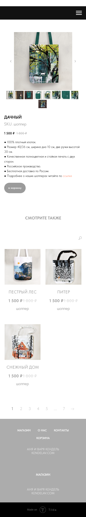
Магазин (24, 430)
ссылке (67, 176)
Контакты (61, 430)
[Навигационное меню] (79, 13)
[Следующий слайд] (75, 61)
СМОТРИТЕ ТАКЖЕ (43, 217)
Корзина (43, 438)
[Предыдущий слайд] (10, 61)
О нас (42, 430)
